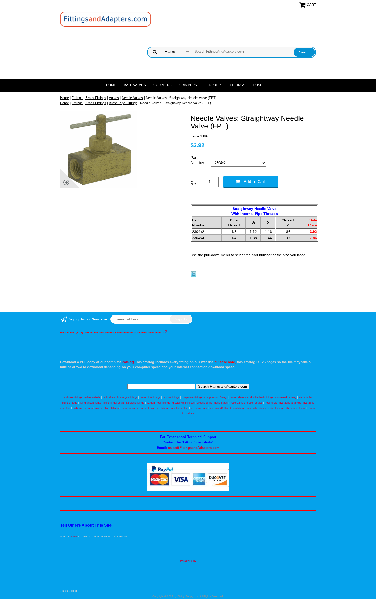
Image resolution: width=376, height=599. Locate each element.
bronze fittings (171, 397)
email (74, 536)
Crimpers (188, 85)
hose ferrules (254, 402)
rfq (211, 408)
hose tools (271, 402)
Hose (257, 85)
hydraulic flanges (83, 408)
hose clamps (237, 402)
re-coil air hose (199, 408)
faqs (74, 402)
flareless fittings (135, 402)
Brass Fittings (95, 98)
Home (111, 85)
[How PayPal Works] (188, 489)
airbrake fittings (73, 397)
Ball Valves (135, 85)
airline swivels (92, 397)
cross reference (239, 397)
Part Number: (198, 160)
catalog (128, 362)
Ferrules (213, 85)
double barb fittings (261, 397)
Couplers (162, 85)
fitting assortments (90, 402)
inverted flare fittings (107, 408)
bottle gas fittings (127, 397)
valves (190, 413)
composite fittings (192, 397)
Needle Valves (132, 98)
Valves (114, 98)
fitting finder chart (113, 402)
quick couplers (179, 408)
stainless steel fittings (271, 408)
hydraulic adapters (290, 402)
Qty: (194, 182)
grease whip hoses (183, 402)
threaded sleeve (296, 408)
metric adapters (130, 408)
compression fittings (216, 397)
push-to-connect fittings (155, 408)
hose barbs (221, 402)
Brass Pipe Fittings (123, 103)
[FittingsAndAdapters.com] (105, 19)
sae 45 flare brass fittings (230, 408)
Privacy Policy (188, 560)
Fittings (237, 85)
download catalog (285, 397)
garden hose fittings (158, 402)
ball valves (109, 397)
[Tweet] (193, 276)
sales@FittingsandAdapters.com (193, 448)
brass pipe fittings (150, 397)
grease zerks (204, 402)
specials (252, 408)
